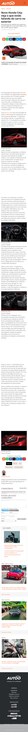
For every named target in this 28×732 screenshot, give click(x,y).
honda (15, 463)
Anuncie (14, 692)
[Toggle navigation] (24, 3)
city (20, 463)
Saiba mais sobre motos (7, 668)
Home (3, 8)
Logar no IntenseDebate (5, 510)
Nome (2, 512)
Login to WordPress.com (14, 510)
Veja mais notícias (6, 594)
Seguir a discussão (25, 488)
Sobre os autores (14, 696)
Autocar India (8, 113)
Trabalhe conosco (14, 694)
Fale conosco (14, 698)
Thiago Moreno (15, 33)
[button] (3, 39)
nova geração (18, 467)
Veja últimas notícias (6, 632)
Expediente (14, 690)
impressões (9, 467)
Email (11, 512)
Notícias (8, 8)
